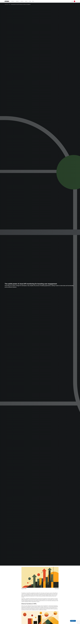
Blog (33, 1)
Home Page (6, 4)
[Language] (74, 1)
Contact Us (72, 620)
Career (30, 1)
